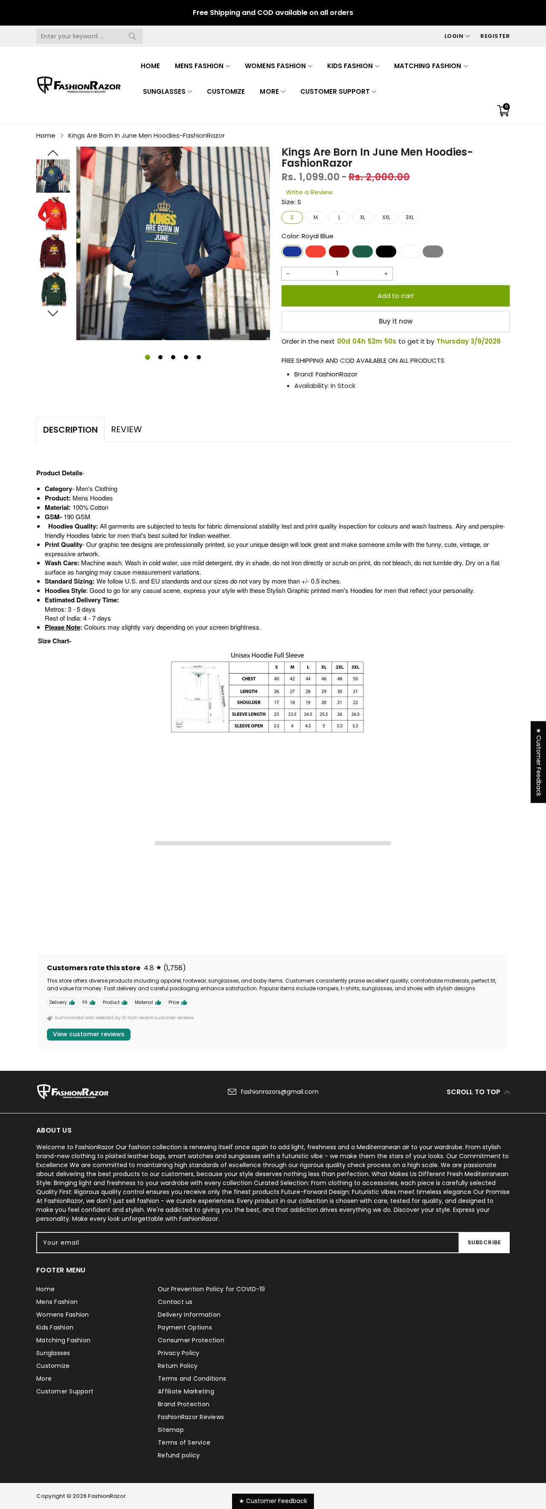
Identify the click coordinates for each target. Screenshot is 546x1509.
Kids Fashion (350, 65)
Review (126, 429)
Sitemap (171, 1429)
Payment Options (185, 1327)
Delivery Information (189, 1314)
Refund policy (179, 1455)
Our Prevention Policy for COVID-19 (211, 1289)
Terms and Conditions (192, 1378)
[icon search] (132, 36)
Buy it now (395, 321)
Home (150, 65)
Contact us (175, 1302)
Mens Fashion (199, 65)
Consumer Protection (191, 1340)
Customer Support (335, 91)
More (269, 91)
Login (454, 36)
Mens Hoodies (93, 497)
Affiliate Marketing (186, 1391)
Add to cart (396, 295)
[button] (53, 153)
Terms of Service (184, 1442)
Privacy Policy (179, 1353)
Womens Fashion (275, 65)
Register (495, 36)
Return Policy (177, 1366)
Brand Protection (183, 1404)
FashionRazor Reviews (191, 1417)
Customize (226, 91)
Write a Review (309, 192)
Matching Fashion (427, 65)
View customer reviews (89, 1034)
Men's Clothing (96, 488)
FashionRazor (336, 374)
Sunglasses (164, 91)
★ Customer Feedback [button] (538, 762)
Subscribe (484, 1242)
